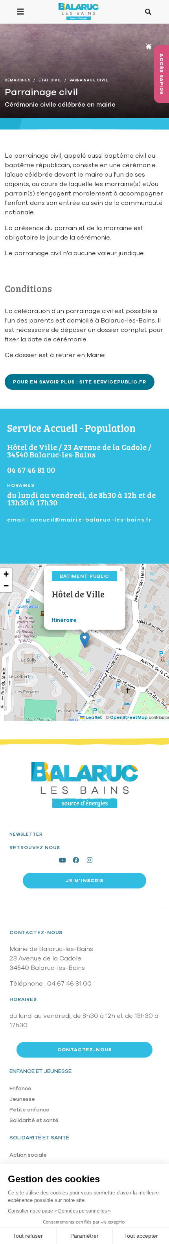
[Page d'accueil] (78, 11)
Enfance (20, 1088)
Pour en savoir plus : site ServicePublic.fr (79, 382)
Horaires (23, 999)
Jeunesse (22, 1099)
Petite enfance (29, 1109)
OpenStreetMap (129, 718)
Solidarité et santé (34, 1120)
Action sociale (28, 1155)
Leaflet (93, 718)
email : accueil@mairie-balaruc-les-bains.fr (79, 519)
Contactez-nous (35, 932)
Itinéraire (64, 620)
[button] (85, 640)
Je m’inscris (84, 880)
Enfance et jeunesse (40, 1071)
